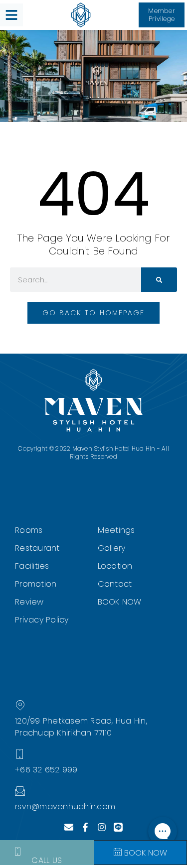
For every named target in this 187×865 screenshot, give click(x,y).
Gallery (112, 548)
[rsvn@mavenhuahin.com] (20, 791)
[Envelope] (68, 827)
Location (115, 566)
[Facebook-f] (85, 827)
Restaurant (37, 548)
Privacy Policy (42, 619)
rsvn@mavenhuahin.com (65, 806)
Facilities (32, 566)
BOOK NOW (120, 602)
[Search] (159, 279)
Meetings (116, 530)
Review (29, 602)
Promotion (35, 584)
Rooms (28, 530)
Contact (115, 584)
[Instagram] (101, 827)
